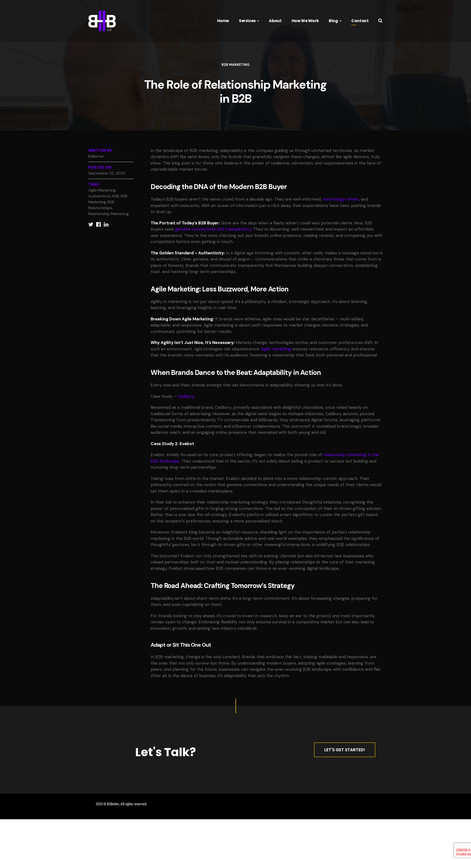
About (275, 21)
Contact (359, 21)
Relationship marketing (108, 213)
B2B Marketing (235, 64)
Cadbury (186, 396)
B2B (115, 196)
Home (223, 21)
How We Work (305, 21)
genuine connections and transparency (213, 229)
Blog (333, 21)
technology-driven (341, 199)
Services (247, 21)
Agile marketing (276, 349)
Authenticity (99, 196)
